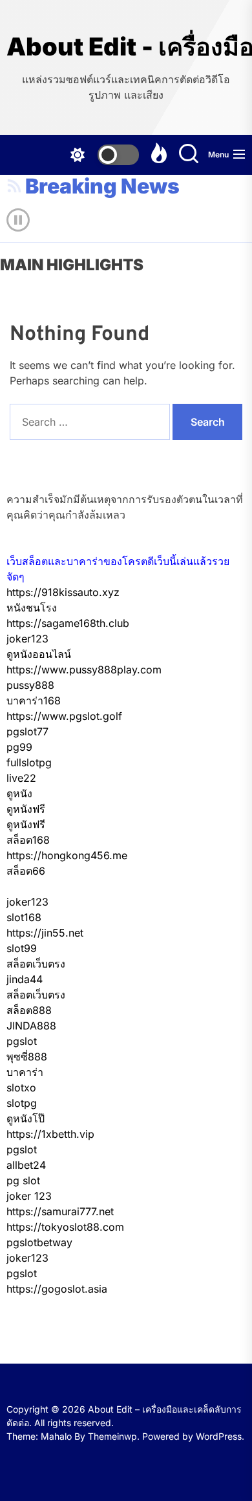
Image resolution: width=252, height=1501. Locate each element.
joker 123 (29, 1195)
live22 (21, 777)
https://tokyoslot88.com (65, 1226)
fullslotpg (29, 762)
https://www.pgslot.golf (64, 716)
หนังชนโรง (31, 607)
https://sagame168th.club (67, 623)
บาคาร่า (24, 1072)
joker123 (27, 638)
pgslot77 (27, 731)
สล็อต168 (28, 839)
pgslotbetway (39, 1242)
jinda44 (24, 979)
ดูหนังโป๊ (25, 1118)
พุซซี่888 (26, 1056)
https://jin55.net (44, 932)
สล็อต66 (25, 870)
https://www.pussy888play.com (84, 669)
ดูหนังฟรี (25, 808)
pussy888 (30, 685)
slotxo (21, 1087)
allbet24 (26, 1164)
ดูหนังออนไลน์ (38, 654)
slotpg (21, 1103)
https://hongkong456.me (66, 855)
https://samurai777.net (60, 1211)
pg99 (19, 747)
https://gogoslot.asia (56, 1288)
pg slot (23, 1180)
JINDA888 (31, 1025)
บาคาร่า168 (33, 700)
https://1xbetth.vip (50, 1134)
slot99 (21, 948)
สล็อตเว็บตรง (35, 963)
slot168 (23, 917)
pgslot (21, 1041)
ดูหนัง (19, 793)
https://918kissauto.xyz (63, 592)
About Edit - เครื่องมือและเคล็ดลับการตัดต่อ (126, 46)
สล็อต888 (29, 1010)
